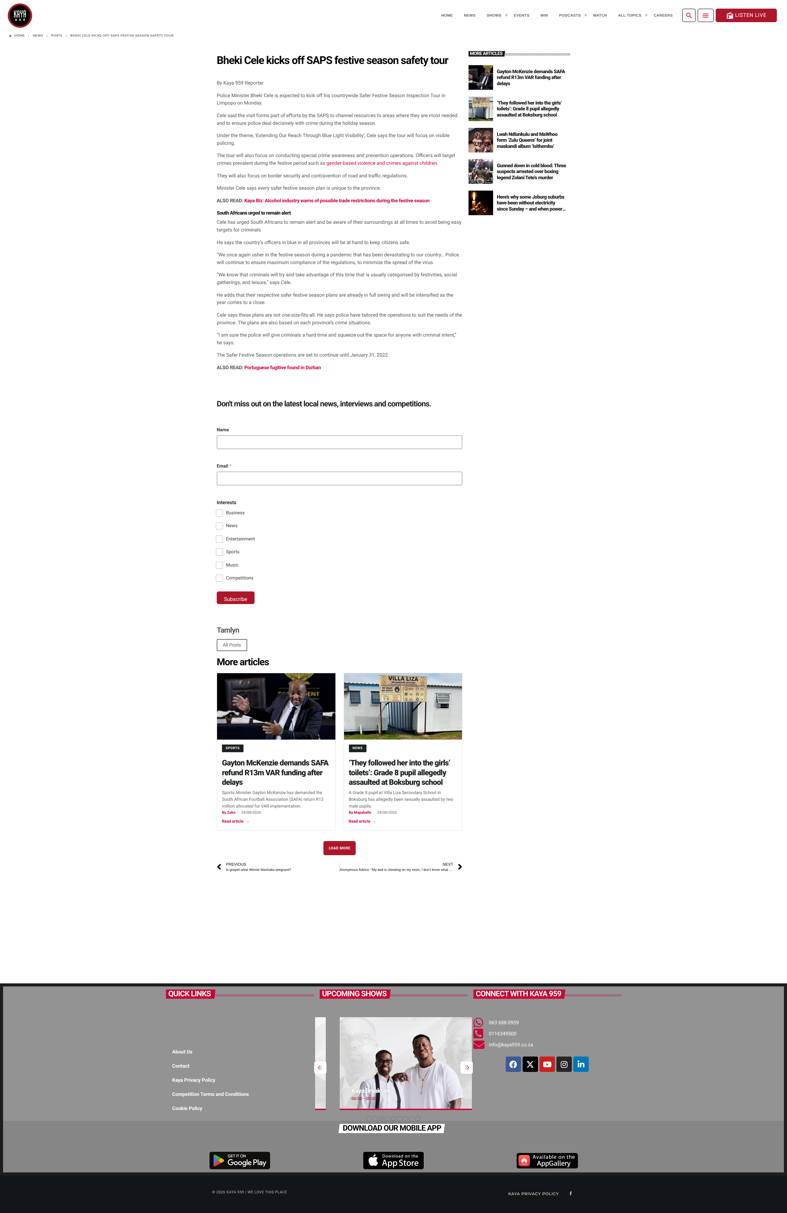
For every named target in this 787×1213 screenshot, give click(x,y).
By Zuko (228, 812)
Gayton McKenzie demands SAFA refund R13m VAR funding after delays (275, 773)
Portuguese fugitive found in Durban (282, 367)
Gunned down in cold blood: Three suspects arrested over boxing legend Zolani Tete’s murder (531, 171)
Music (232, 565)
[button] (368, 1118)
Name (223, 430)
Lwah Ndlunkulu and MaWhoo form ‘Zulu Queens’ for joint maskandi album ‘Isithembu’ (527, 140)
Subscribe (235, 599)
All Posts (232, 645)
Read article (235, 821)
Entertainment (240, 539)
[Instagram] (564, 1064)
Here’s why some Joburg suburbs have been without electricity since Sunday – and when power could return (530, 206)
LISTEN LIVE (746, 15)
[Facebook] (513, 1064)
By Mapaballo (360, 812)
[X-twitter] (530, 1064)
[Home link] (20, 15)
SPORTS (233, 748)
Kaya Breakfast (351, 1090)
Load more (339, 848)
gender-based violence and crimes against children (381, 163)
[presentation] (320, 1067)
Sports (232, 552)
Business (235, 513)
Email (224, 466)
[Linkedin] (581, 1064)
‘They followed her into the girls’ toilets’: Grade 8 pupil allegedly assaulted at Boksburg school (399, 773)
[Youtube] (547, 1064)
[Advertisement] (302, 925)
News (232, 525)
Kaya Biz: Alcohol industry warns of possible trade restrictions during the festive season (337, 200)
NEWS (358, 748)
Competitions (240, 578)
